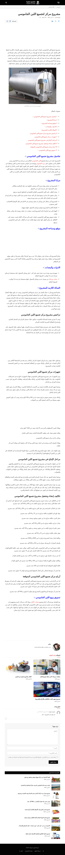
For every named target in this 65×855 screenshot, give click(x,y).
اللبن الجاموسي (36, 161)
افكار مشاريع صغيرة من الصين (23, 677)
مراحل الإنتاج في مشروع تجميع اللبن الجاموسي (42, 140)
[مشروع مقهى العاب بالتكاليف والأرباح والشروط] (47, 689)
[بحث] (6, 2)
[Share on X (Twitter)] (55, 21)
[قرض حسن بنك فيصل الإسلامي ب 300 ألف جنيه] (55, 804)
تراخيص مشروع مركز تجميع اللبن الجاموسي (43, 133)
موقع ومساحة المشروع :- (49, 123)
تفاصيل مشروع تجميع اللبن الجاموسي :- (44, 116)
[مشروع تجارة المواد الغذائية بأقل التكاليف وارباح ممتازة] (55, 820)
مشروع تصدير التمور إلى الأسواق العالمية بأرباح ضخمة (37, 809)
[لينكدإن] (52, 21)
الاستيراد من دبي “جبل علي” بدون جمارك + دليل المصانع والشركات (34, 825)
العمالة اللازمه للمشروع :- (49, 130)
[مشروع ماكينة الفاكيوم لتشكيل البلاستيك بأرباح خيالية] (55, 836)
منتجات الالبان (35, 602)
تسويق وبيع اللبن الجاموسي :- (47, 150)
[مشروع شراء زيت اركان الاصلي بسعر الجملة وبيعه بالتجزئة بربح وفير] (55, 795)
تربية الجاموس (40, 163)
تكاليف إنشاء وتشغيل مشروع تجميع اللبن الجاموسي (41, 143)
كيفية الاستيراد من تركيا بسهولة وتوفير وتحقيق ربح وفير (37, 777)
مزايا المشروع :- (51, 120)
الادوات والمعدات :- (51, 127)
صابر (56, 17)
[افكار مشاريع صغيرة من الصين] (18, 667)
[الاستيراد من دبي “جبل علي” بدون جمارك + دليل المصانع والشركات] (55, 828)
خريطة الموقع (38, 851)
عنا (43, 851)
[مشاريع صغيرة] (32, 2)
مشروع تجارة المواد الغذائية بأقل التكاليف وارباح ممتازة (37, 817)
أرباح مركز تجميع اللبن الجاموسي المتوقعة (43, 147)
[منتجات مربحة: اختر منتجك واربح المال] (47, 667)
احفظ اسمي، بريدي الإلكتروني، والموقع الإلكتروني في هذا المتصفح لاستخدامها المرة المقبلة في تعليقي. (32, 757)
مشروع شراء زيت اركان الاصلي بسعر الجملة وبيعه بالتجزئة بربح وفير (34, 793)
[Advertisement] (32, 36)
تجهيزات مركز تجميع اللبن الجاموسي (45, 137)
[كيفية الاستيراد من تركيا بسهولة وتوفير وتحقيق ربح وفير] (55, 779)
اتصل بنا (21, 851)
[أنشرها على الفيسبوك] (58, 21)
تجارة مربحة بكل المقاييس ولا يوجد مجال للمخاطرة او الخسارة (35, 785)
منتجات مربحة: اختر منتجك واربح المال (50, 677)
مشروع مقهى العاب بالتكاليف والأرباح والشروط (47, 699)
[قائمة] (58, 2)
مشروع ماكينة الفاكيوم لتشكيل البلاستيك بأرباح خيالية (38, 834)
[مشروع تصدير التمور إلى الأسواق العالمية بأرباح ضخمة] (55, 812)
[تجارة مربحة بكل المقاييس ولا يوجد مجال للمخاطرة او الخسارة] (55, 787)
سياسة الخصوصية (29, 851)
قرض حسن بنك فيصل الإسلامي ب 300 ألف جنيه (38, 801)
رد (6, 717)
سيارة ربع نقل (53, 279)
